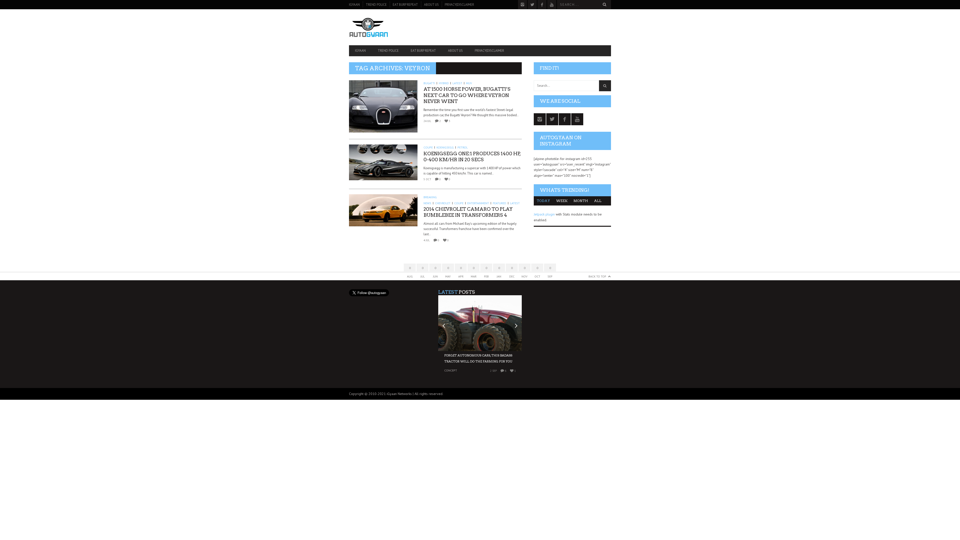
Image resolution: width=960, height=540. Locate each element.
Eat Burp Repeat (405, 4)
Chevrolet (442, 203)
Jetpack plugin (544, 214)
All (598, 201)
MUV (469, 83)
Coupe (428, 147)
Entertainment (478, 203)
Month (581, 201)
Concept (450, 370)
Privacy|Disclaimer (459, 4)
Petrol (463, 147)
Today (543, 201)
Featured (499, 203)
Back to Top (597, 276)
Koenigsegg (445, 147)
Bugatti (429, 83)
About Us (431, 4)
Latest (457, 83)
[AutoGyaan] (388, 27)
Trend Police (376, 4)
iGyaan (354, 4)
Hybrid (444, 83)
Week (562, 201)
